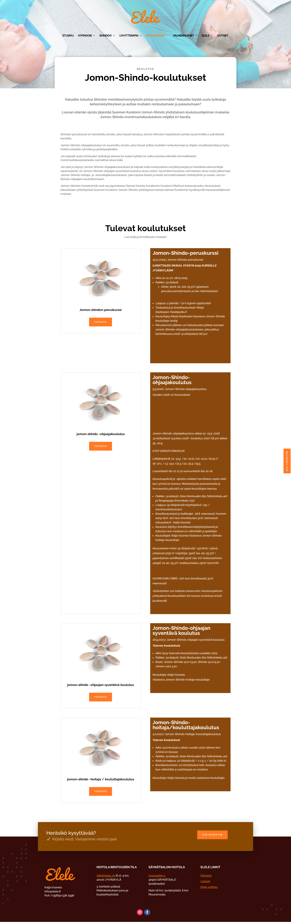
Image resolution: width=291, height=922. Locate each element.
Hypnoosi (85, 35)
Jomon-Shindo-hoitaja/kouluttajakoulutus (186, 724)
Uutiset (222, 35)
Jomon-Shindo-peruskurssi (185, 253)
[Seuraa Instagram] (140, 912)
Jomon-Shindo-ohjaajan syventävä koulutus (181, 630)
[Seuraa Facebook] (147, 912)
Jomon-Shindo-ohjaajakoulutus (172, 379)
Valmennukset (183, 35)
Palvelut (206, 875)
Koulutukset (155, 35)
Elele (205, 35)
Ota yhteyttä (212, 835)
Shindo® (105, 35)
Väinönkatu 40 (105, 875)
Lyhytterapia (128, 35)
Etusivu (68, 35)
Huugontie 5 (157, 875)
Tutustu (100, 322)
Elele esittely (209, 887)
